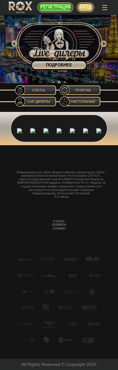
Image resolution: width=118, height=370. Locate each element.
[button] (53, 82)
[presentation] (14, 44)
